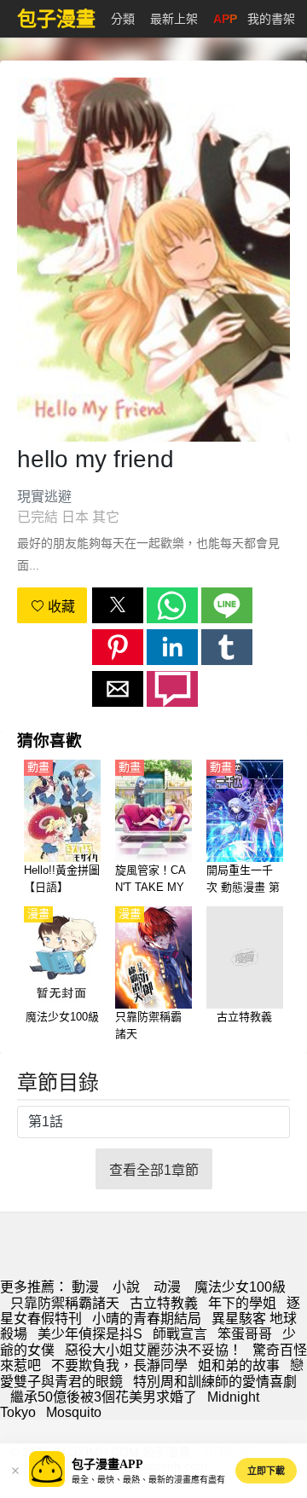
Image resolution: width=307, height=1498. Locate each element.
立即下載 (266, 1471)
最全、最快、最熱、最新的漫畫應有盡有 (148, 1479)
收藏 (59, 606)
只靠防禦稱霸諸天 (64, 1303)
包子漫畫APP (107, 1464)
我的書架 (271, 19)
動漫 (85, 1287)
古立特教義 (164, 1303)
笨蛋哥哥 (244, 1334)
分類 (123, 19)
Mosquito (73, 1412)
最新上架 (174, 19)
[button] (117, 605)
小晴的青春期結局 (146, 1318)
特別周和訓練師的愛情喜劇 (215, 1381)
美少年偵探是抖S (90, 1334)
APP (225, 19)
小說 (126, 1287)
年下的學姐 (242, 1303)
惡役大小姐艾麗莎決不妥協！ (153, 1350)
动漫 (167, 1287)
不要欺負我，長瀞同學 (119, 1365)
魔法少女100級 (240, 1287)
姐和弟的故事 (239, 1365)
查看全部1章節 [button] (154, 1170)
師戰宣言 (180, 1334)
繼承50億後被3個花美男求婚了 (103, 1397)
